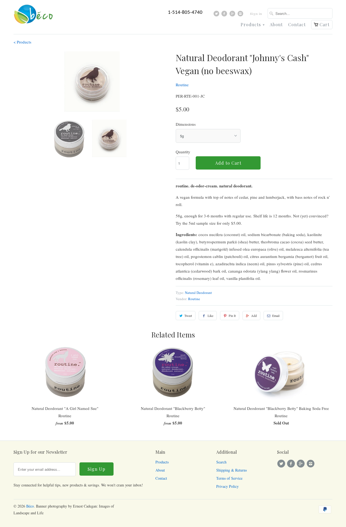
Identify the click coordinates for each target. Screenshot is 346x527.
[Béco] (34, 16)
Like (210, 315)
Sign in (256, 13)
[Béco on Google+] (233, 15)
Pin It (232, 315)
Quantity (183, 151)
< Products (22, 42)
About (276, 24)
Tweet (188, 315)
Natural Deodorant (198, 292)
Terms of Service (229, 478)
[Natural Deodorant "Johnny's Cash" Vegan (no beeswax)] (92, 82)
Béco (30, 506)
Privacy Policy (227, 486)
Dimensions (186, 124)
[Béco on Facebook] (225, 15)
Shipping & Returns (231, 470)
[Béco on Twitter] (217, 15)
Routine (182, 84)
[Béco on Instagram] (241, 15)
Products (252, 24)
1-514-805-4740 (185, 12)
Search (221, 462)
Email (276, 315)
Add (254, 315)
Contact (297, 24)
